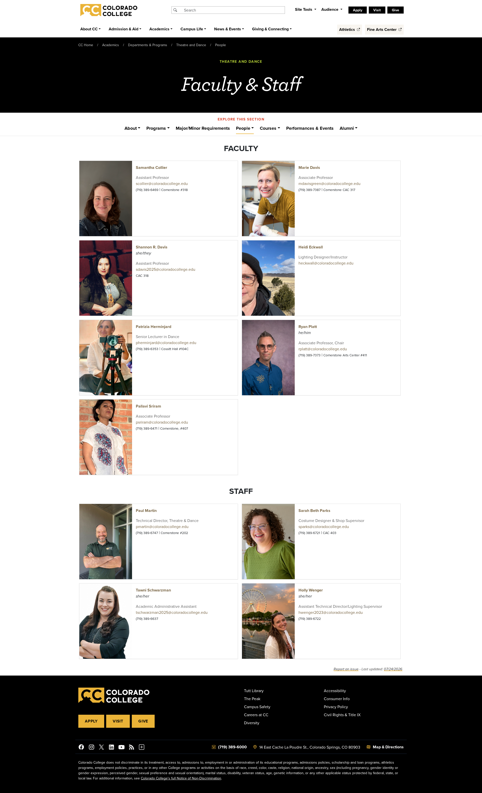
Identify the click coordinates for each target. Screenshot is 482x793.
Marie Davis (309, 167)
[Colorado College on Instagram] (91, 748)
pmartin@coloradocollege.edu (162, 526)
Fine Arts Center (382, 29)
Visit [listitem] (377, 10)
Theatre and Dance (191, 44)
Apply (91, 721)
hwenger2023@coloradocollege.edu (330, 612)
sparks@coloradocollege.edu (323, 526)
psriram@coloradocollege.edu (162, 422)
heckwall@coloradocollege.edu (325, 263)
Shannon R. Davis (151, 247)
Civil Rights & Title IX (342, 714)
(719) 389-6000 (232, 747)
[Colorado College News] (132, 748)
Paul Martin (146, 510)
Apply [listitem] (357, 10)
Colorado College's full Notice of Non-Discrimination (181, 778)
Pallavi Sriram (148, 406)
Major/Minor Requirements (203, 128)
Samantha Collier (151, 167)
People (220, 44)
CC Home (85, 44)
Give (143, 721)
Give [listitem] (395, 10)
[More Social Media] (142, 748)
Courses (268, 128)
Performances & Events (310, 128)
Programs (156, 128)
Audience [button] (330, 9)
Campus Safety (257, 706)
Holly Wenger (310, 590)
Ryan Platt (307, 326)
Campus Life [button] (191, 29)
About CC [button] (89, 29)
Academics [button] (159, 29)
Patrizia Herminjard (153, 326)
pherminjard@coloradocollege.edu (166, 342)
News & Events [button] (227, 29)
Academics (110, 44)
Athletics (347, 29)
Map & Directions (388, 747)
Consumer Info (337, 698)
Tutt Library (254, 690)
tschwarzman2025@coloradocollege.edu (172, 612)
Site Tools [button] (304, 9)
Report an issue (346, 669)
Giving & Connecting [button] (270, 29)
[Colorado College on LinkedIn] (111, 748)
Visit (118, 721)
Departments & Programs (147, 44)
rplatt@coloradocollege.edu (322, 349)
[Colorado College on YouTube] (121, 748)
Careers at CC (256, 714)
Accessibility (335, 690)
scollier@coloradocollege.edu (162, 183)
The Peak (252, 698)
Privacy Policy (336, 706)
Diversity (251, 722)
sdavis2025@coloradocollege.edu (165, 269)
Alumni (347, 128)
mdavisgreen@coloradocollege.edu (329, 183)
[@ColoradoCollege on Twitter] (101, 748)
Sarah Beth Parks (314, 510)
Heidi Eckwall (310, 247)
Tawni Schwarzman (153, 590)
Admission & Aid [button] (123, 29)
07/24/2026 (393, 669)
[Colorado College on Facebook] (81, 748)
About (131, 128)
